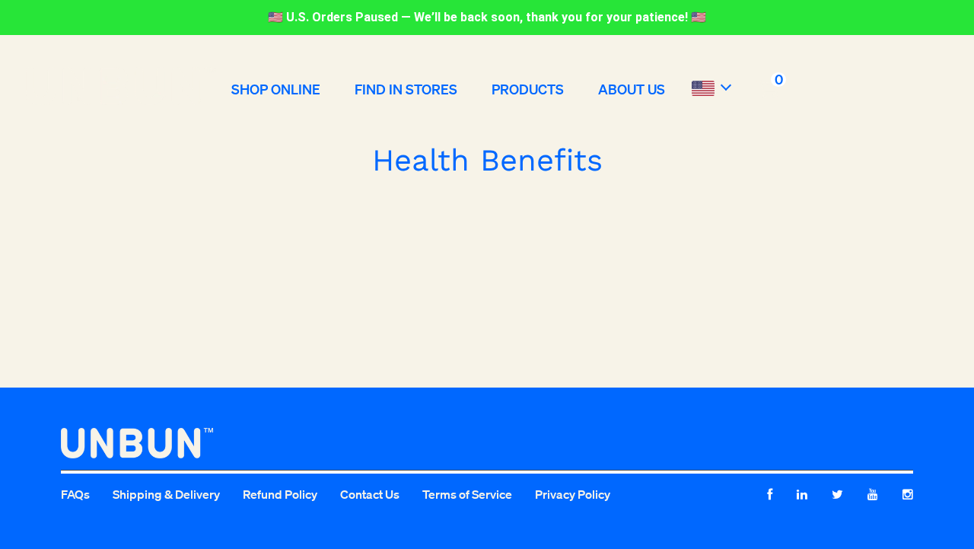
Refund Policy (280, 494)
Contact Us (369, 494)
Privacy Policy (572, 494)
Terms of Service (467, 494)
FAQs (75, 494)
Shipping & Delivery (166, 494)
